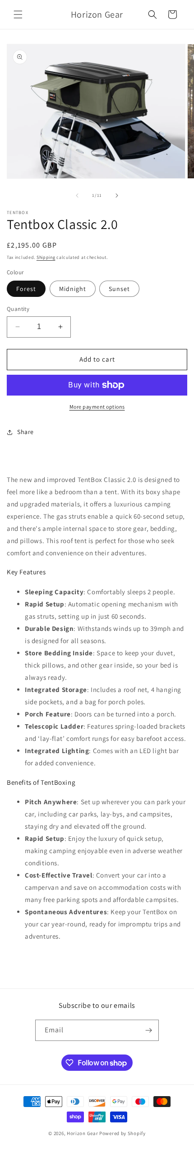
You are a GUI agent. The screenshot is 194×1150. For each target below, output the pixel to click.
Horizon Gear (82, 1133)
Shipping (46, 257)
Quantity (18, 309)
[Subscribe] (148, 1030)
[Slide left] (77, 195)
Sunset (119, 289)
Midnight (72, 289)
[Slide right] (117, 195)
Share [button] (25, 432)
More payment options (97, 406)
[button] (18, 14)
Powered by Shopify (122, 1133)
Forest (26, 289)
